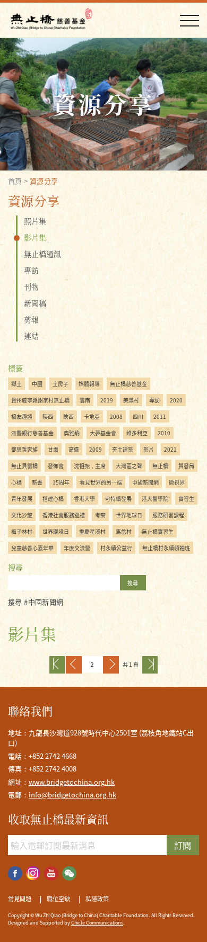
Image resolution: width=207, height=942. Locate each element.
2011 (159, 416)
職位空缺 (58, 899)
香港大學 (84, 499)
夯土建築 (122, 449)
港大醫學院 (155, 499)
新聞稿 (35, 303)
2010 (164, 433)
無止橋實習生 (158, 531)
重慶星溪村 (92, 531)
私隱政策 (97, 899)
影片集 (35, 237)
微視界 (177, 482)
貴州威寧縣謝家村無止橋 (40, 400)
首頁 (15, 181)
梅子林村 (21, 531)
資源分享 (44, 181)
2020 (176, 400)
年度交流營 (77, 548)
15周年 (61, 482)
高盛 (73, 449)
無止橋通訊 (42, 253)
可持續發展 (118, 499)
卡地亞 (92, 416)
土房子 (60, 384)
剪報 (31, 319)
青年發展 (21, 499)
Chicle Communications (97, 922)
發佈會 (56, 466)
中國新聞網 (145, 482)
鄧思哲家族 (24, 449)
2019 (106, 400)
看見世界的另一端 (101, 482)
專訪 (31, 270)
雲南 (85, 400)
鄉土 (16, 384)
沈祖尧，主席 (90, 466)
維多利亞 (137, 433)
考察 (100, 515)
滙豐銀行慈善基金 (32, 433)
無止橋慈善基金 (128, 384)
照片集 (35, 221)
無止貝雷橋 (24, 466)
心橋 (16, 482)
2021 (170, 449)
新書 (37, 482)
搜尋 (132, 583)
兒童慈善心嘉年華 (32, 548)
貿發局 (186, 466)
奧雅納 (72, 433)
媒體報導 (89, 384)
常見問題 (19, 899)
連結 (31, 335)
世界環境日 (55, 531)
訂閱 (182, 845)
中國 (37, 384)
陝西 (47, 416)
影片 (148, 449)
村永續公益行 (116, 548)
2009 (95, 449)
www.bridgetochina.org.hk (72, 782)
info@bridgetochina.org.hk (72, 795)
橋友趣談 (21, 416)
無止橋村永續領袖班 (166, 548)
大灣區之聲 (129, 466)
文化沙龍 (21, 515)
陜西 (68, 416)
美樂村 (131, 400)
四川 (138, 416)
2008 (116, 416)
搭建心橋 (53, 499)
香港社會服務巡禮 (63, 515)
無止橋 (160, 466)
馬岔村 (124, 531)
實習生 (186, 499)
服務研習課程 (168, 515)
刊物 (31, 286)
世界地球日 (129, 515)
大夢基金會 (103, 433)
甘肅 (53, 449)
